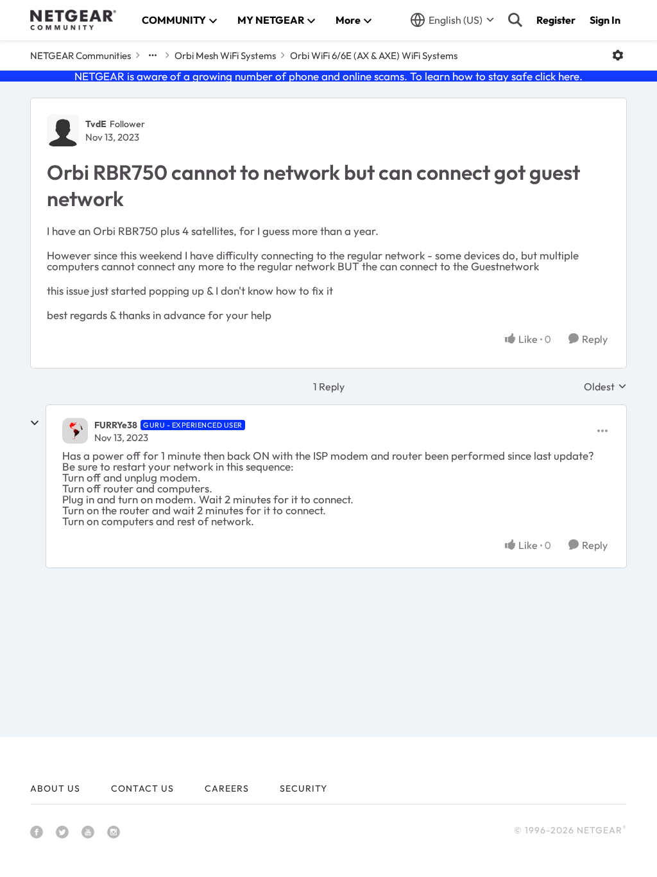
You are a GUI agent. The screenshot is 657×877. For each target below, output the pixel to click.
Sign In (605, 19)
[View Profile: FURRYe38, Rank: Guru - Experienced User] (75, 431)
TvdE (96, 123)
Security (303, 788)
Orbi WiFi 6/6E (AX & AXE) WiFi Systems (373, 55)
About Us (55, 788)
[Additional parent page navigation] (152, 55)
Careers (227, 788)
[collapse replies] (34, 423)
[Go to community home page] (73, 20)
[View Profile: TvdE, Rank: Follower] (63, 130)
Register (556, 19)
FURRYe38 (115, 425)
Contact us (142, 788)
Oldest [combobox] (605, 386)
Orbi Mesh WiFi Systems (225, 55)
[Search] (515, 20)
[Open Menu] (618, 55)
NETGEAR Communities (80, 55)
